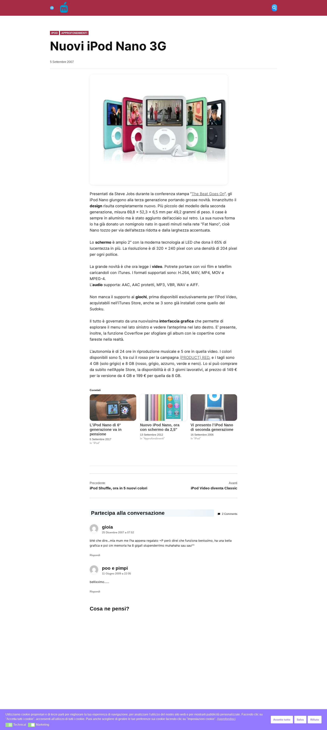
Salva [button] (300, 719)
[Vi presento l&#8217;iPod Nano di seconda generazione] (214, 407)
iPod (54, 32)
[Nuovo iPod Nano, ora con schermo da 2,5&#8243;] (163, 407)
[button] (8, 725)
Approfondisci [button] (226, 719)
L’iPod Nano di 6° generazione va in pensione (105, 429)
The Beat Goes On (208, 194)
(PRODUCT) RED (194, 357)
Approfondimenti (74, 32)
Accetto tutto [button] (281, 719)
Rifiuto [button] (314, 719)
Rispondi (95, 555)
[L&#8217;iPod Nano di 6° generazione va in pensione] (113, 407)
